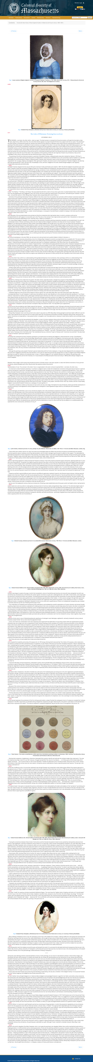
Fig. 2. (19, 129)
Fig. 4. (13, 540)
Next (80, 31)
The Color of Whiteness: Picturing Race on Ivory (46, 134)
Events (33, 17)
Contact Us (77, 1058)
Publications (18, 17)
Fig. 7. (9, 837)
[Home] (33, 8)
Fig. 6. (9, 754)
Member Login (78, 3)
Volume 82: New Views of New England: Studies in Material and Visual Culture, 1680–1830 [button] (40, 23)
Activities (11, 17)
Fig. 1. (10, 80)
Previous (13, 31)
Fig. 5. (10, 587)
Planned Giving (56, 17)
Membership (40, 17)
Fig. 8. (14, 933)
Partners (48, 17)
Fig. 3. (9, 448)
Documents (27, 17)
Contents (12, 23)
